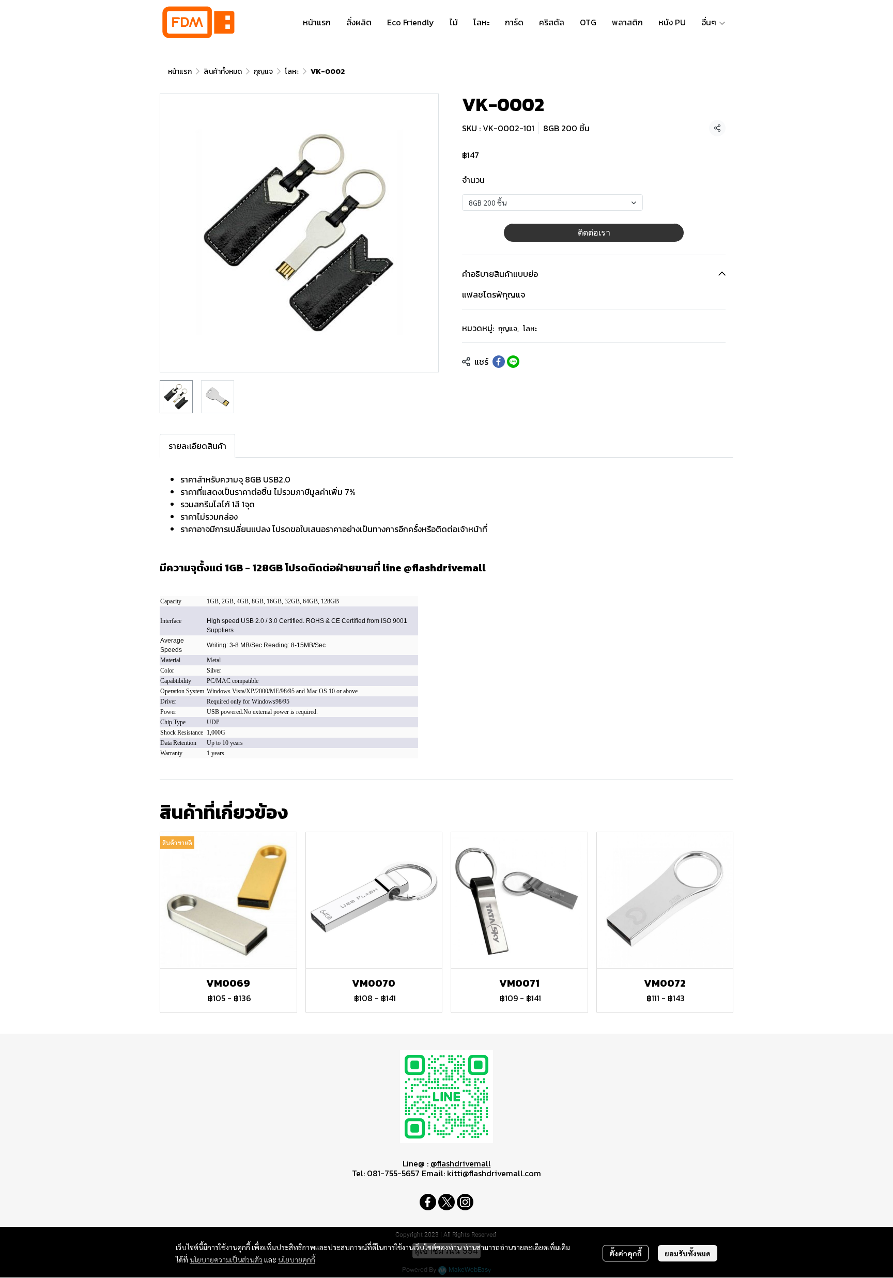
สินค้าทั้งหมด (223, 71)
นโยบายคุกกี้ (296, 1259)
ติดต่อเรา (594, 233)
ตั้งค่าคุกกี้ (625, 1253)
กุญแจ (263, 71)
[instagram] (465, 1202)
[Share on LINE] (513, 361)
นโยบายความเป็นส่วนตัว (226, 1259)
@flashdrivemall (460, 1163)
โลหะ (292, 71)
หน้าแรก (180, 71)
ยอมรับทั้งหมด (688, 1253)
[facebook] (428, 1202)
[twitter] (446, 1202)
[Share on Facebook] (498, 361)
